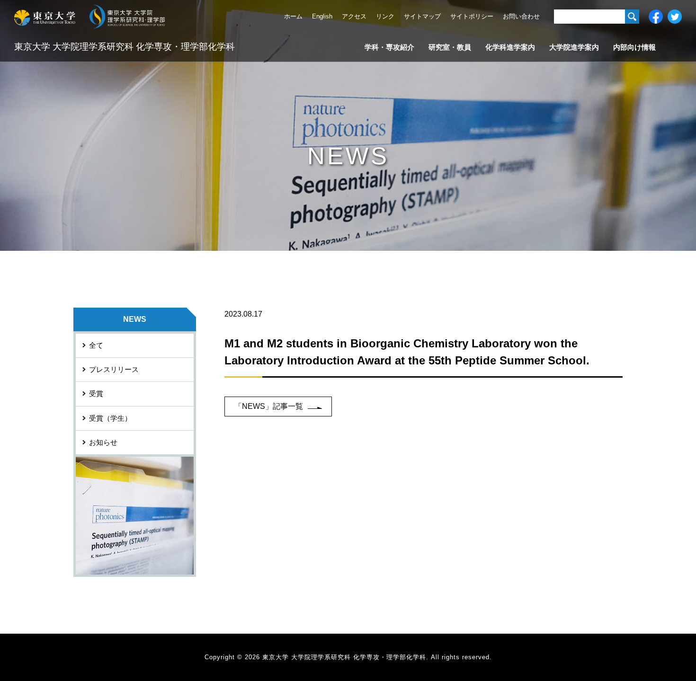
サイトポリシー (471, 16)
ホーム (293, 16)
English (322, 16)
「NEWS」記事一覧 (268, 406)
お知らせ (103, 442)
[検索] (632, 16)
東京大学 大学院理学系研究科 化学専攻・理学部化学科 (124, 47)
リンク (385, 16)
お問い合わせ (521, 16)
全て (96, 345)
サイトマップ (422, 16)
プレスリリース (114, 369)
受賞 (96, 394)
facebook (656, 16)
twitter (675, 16)
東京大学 (44, 16)
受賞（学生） (110, 418)
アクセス (354, 16)
